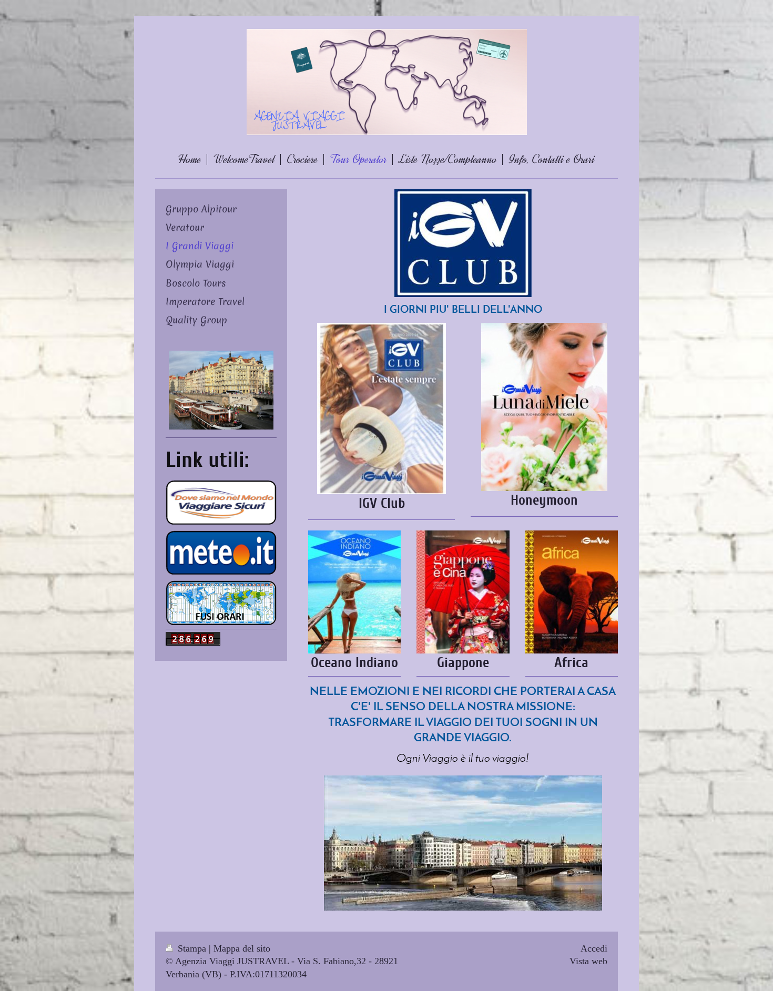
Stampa (192, 948)
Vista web (588, 961)
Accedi (594, 948)
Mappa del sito (241, 948)
